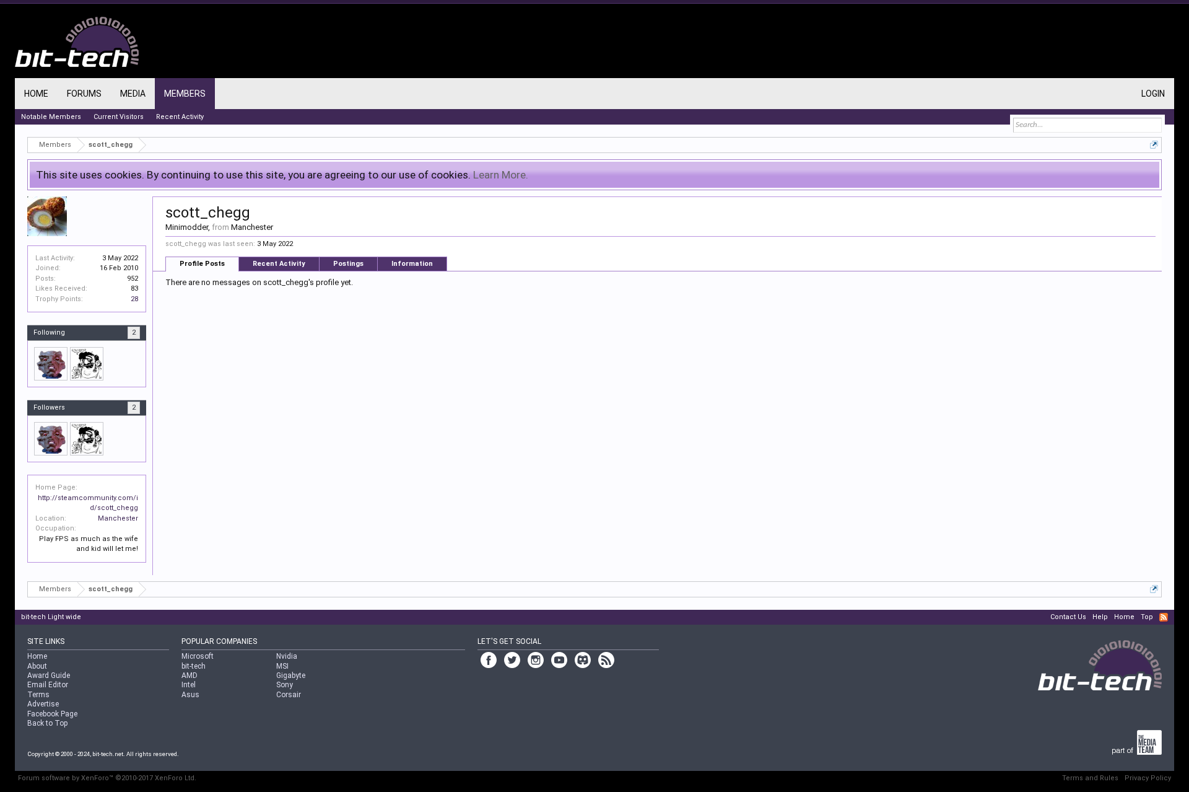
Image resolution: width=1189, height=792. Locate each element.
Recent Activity (279, 264)
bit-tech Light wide (51, 617)
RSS (1163, 617)
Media (133, 94)
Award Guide (48, 675)
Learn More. (500, 175)
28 (134, 299)
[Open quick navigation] (1154, 145)
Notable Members (51, 117)
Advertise (43, 704)
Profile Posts (202, 264)
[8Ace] (86, 364)
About (37, 666)
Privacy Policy (1148, 778)
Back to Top (47, 723)
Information (412, 264)
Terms (38, 694)
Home (36, 94)
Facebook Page (52, 714)
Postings (348, 264)
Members (185, 94)
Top (1147, 617)
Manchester (118, 518)
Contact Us (1068, 617)
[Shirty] (51, 364)
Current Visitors (119, 117)
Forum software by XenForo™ (107, 778)
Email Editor (47, 684)
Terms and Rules (1090, 778)
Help (1100, 617)
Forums (84, 94)
